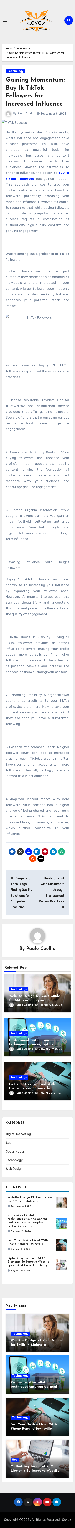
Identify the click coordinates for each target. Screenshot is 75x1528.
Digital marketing (18, 1134)
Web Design (14, 1169)
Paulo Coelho (26, 113)
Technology (15, 71)
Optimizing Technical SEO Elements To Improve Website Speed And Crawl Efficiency (28, 1262)
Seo (8, 1142)
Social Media (15, 1151)
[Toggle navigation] (5, 20)
